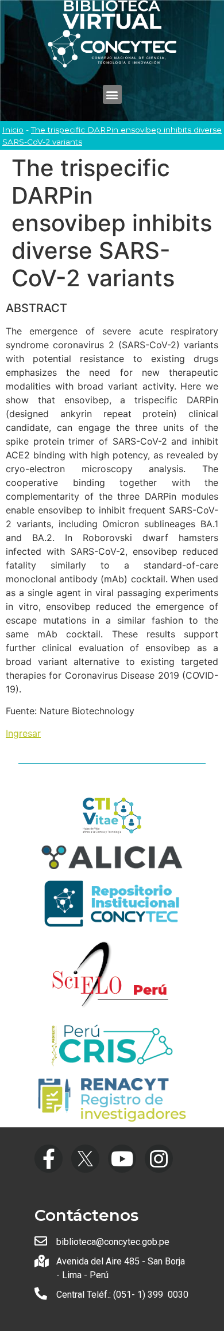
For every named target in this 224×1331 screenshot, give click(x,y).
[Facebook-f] (48, 1159)
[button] (112, 94)
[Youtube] (122, 1159)
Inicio (13, 129)
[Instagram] (159, 1159)
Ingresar (23, 733)
